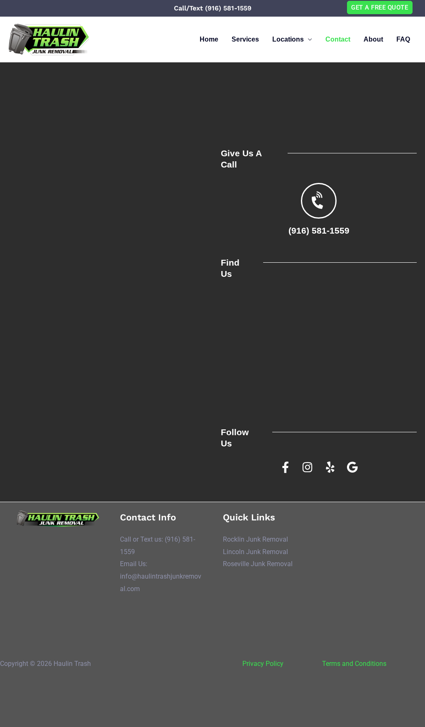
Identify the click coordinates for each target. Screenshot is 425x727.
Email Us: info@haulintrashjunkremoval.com (160, 576)
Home (209, 39)
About (373, 39)
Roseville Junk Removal (258, 564)
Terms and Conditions (354, 664)
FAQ (403, 39)
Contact (337, 39)
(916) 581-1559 (318, 230)
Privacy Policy (262, 664)
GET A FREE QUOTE (379, 7)
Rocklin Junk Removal (255, 539)
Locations (288, 39)
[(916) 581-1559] (319, 201)
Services (245, 39)
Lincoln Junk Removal (255, 552)
